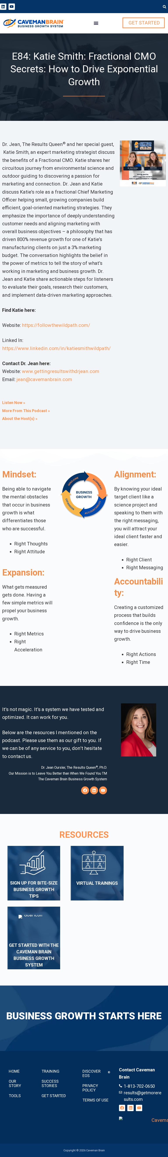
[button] (164, 6)
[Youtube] (12, 6)
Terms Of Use (95, 1100)
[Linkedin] (3, 6)
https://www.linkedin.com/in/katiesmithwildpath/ (56, 348)
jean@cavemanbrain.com (44, 379)
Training (50, 1071)
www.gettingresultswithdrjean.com (60, 371)
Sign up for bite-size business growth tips (34, 889)
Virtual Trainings (97, 883)
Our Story (15, 1083)
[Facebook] (85, 790)
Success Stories (50, 1083)
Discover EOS (96, 1073)
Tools (15, 1095)
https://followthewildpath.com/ (56, 325)
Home (14, 1071)
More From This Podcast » (26, 410)
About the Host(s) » (19, 418)
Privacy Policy (90, 1087)
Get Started (54, 1095)
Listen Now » (13, 402)
